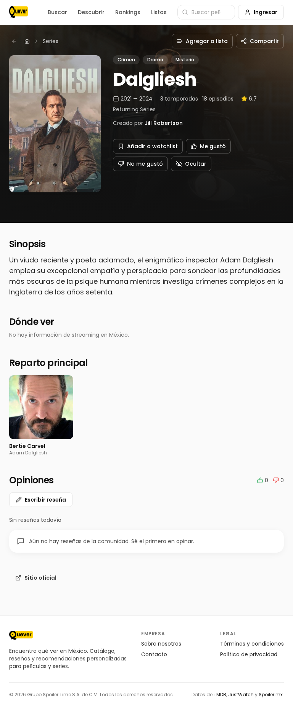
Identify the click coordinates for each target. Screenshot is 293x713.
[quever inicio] (18, 12)
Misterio (184, 59)
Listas (159, 12)
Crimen (126, 59)
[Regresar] (14, 41)
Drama (155, 59)
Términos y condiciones (252, 643)
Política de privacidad (248, 654)
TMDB (220, 694)
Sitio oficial (40, 578)
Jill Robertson (164, 123)
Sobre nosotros (161, 643)
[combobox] (206, 12)
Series (50, 41)
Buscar (57, 12)
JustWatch (241, 694)
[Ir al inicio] (21, 635)
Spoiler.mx (271, 694)
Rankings (127, 12)
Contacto (154, 654)
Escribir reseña (45, 500)
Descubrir (91, 12)
